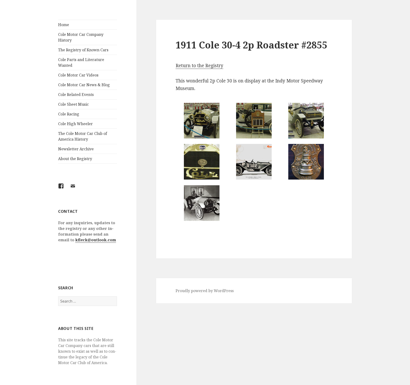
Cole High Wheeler (75, 123)
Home (63, 24)
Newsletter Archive (76, 149)
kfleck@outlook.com (95, 239)
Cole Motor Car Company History (80, 37)
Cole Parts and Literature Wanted (81, 62)
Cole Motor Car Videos (78, 75)
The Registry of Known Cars (83, 49)
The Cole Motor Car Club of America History (82, 136)
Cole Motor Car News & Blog (84, 84)
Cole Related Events (76, 94)
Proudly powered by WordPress (205, 290)
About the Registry (75, 158)
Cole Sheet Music (73, 104)
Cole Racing (68, 114)
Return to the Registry (199, 65)
